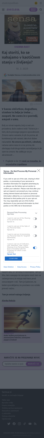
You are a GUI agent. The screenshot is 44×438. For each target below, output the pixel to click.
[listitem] (22, 213)
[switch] (35, 219)
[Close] (39, 171)
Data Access (22, 267)
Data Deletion (9, 267)
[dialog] (22, 219)
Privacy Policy (35, 267)
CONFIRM (13, 258)
